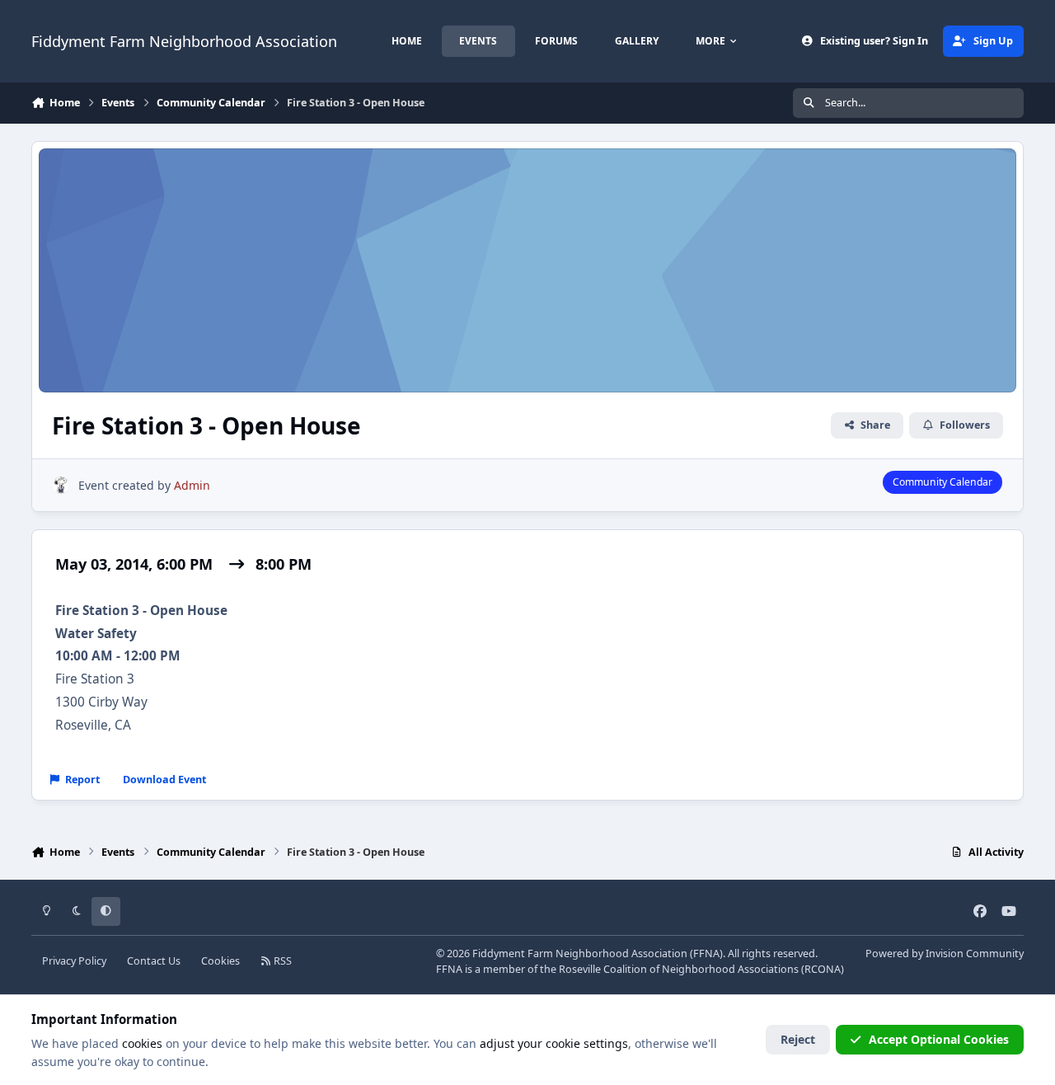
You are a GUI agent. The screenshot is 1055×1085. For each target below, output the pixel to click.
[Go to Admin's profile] (60, 485)
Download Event (164, 780)
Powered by (944, 953)
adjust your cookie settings (554, 1043)
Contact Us (154, 961)
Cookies (220, 961)
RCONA (822, 969)
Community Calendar (942, 482)
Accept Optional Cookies (939, 1039)
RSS (281, 961)
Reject (798, 1039)
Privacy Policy (74, 961)
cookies (142, 1043)
